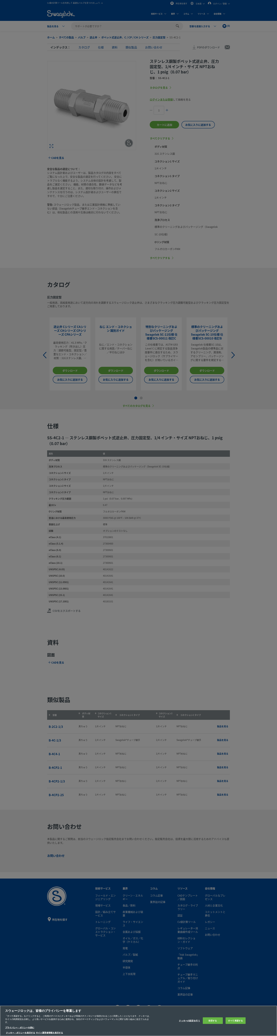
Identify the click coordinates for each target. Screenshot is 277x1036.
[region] (138, 1021)
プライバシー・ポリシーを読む (19, 1027)
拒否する (213, 1020)
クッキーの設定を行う (189, 1020)
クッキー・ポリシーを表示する (20, 1032)
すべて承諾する (235, 1020)
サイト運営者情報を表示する (49, 1032)
